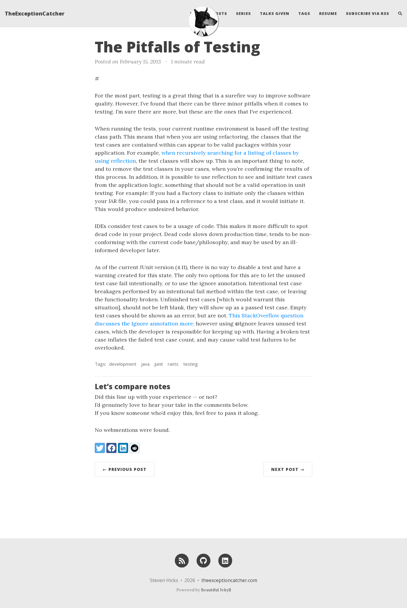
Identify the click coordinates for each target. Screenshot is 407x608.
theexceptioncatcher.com (229, 580)
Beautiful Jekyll (216, 590)
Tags (304, 13)
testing (190, 364)
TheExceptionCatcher (34, 13)
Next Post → (288, 469)
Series (243, 13)
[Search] (398, 13)
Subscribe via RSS (367, 13)
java (145, 364)
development (122, 364)
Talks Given (274, 13)
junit (158, 364)
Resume (328, 13)
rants (173, 364)
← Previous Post (124, 469)
